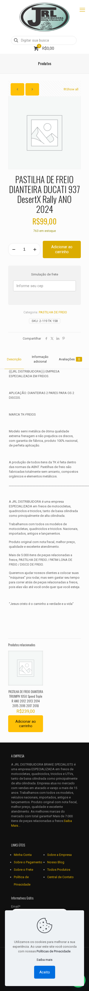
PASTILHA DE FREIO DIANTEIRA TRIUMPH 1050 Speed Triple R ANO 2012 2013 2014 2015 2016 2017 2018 (25, 698)
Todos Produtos (58, 869)
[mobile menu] (82, 10)
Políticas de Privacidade (53, 951)
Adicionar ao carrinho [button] (25, 723)
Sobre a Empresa (59, 855)
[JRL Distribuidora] (44, 17)
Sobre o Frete (23, 869)
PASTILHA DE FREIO (53, 312)
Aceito (44, 972)
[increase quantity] (34, 249)
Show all (72, 89)
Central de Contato (60, 877)
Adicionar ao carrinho (61, 249)
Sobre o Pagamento (28, 862)
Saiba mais (44, 960)
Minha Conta (23, 855)
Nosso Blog (55, 862)
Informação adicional (40, 359)
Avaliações (69, 359)
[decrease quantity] (13, 249)
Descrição (14, 359)
